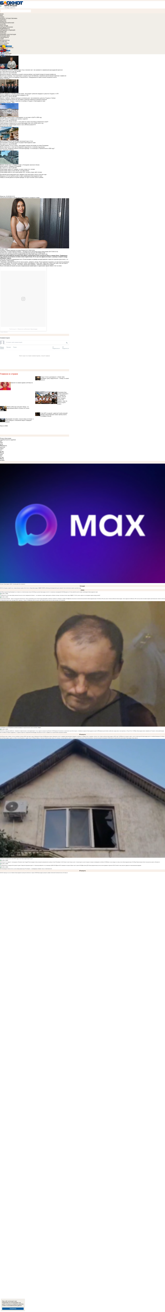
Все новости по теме (5, 73)
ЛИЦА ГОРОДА (4, 25)
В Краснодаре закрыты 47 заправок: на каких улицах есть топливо (17, 169)
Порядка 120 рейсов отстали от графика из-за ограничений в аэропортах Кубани (50, 732)
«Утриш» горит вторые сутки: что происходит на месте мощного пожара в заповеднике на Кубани (83, 862)
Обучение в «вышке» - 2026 (7, 102)
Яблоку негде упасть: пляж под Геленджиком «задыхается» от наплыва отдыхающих (22, 147)
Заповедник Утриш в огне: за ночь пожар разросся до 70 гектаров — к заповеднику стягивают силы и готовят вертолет (27, 868)
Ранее (15, 347)
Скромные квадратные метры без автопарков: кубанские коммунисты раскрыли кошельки (23, 99)
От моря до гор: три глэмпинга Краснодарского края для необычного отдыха (18, 872)
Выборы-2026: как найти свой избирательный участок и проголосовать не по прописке (47, 600)
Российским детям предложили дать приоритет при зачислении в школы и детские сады (62, 588)
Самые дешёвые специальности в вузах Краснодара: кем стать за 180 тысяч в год (21, 123)
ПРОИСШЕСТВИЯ (5, 36)
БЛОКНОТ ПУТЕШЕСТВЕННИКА (8, 18)
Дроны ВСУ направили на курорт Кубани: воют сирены (67, 865)
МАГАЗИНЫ (8, 53)
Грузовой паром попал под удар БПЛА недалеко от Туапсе (14, 600)
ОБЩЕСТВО (3, 31)
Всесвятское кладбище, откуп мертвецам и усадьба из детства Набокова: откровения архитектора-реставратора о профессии (33, 75)
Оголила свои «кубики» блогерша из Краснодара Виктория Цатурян (17, 253)
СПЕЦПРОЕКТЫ (4, 37)
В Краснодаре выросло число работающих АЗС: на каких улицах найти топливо (21, 172)
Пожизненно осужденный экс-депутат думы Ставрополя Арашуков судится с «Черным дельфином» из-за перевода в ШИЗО (28, 865)
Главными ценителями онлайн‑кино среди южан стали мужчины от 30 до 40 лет (115, 730)
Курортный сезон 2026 (6, 126)
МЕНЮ (2, 14)
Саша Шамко (4, 332)
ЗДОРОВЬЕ (3, 20)
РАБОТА (9, 46)
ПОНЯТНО (13, 1308)
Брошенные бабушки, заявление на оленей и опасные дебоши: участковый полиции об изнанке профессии (28, 74)
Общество (2, 196)
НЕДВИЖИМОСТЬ (5, 28)
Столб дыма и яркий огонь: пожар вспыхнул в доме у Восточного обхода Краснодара (20, 588)
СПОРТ (2, 39)
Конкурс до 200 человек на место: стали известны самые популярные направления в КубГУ (24, 121)
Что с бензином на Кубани (7, 150)
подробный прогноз (5, 439)
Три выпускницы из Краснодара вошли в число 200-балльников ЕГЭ (18, 124)
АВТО (1, 15)
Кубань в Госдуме (4, 78)
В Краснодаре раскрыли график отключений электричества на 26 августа (52, 872)
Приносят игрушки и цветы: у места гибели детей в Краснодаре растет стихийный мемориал (140, 736)
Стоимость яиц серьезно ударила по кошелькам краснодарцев (128, 865)
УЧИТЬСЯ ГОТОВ (8, 47)
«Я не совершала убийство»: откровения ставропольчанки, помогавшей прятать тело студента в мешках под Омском (26, 730)
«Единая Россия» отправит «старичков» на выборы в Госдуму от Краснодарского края (22, 101)
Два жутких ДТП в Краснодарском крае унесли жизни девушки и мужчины (97, 865)
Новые (2, 347)
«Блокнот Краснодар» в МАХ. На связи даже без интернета (12, 584)
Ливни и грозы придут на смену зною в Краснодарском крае (119, 862)
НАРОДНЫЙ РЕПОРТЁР (6, 27)
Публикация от (23, 329)
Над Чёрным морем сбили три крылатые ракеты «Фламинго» (147, 862)
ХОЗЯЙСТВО (3, 41)
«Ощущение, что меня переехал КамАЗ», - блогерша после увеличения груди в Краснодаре (24, 251)
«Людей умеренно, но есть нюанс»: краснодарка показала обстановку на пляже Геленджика (24, 145)
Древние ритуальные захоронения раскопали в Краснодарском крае (82, 598)
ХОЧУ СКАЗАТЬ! (4, 43)
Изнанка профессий (5, 55)
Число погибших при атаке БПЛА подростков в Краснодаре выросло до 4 (17, 858)
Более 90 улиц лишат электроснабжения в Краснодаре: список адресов (114, 598)
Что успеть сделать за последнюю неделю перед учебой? (88, 595)
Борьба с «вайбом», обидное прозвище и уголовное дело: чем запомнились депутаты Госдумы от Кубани (27, 98)
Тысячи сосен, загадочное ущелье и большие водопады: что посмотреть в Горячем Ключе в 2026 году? (27, 148)
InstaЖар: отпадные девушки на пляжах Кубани (12, 250)
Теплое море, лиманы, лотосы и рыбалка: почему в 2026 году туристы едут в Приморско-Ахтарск (22, 736)
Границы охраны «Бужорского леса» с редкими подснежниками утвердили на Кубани (63, 736)
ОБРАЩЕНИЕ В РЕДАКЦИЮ (7, 30)
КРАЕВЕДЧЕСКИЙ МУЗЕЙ (7, 22)
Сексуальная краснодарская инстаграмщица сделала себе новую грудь (19, 254)
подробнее (13, 439)
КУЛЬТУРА (3, 24)
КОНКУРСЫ (3, 21)
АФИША (2, 17)
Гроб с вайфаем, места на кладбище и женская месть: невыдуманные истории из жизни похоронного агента (28, 77)
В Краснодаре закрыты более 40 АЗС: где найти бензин (14, 170)
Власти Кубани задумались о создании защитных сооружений (17, 732)
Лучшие (8, 347)
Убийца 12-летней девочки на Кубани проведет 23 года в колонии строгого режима (19, 727)
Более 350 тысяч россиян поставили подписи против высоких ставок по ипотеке (148, 598)
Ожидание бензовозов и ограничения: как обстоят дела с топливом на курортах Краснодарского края (75, 730)
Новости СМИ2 (4, 426)
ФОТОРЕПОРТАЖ (5, 40)
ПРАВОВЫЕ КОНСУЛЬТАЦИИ (8, 34)
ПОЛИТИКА (3, 33)
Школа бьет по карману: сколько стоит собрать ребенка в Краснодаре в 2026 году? (101, 736)
